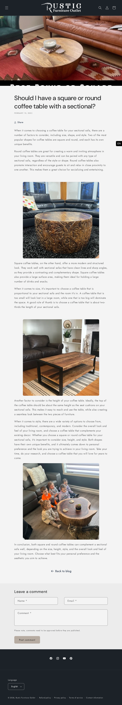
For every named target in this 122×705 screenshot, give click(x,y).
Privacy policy (60, 697)
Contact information (94, 697)
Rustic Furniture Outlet (25, 697)
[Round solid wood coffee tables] (61, 501)
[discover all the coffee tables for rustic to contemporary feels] (61, 357)
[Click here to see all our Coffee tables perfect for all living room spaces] (61, 220)
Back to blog (63, 571)
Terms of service (76, 697)
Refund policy (45, 697)
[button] (6, 7)
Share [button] (20, 122)
